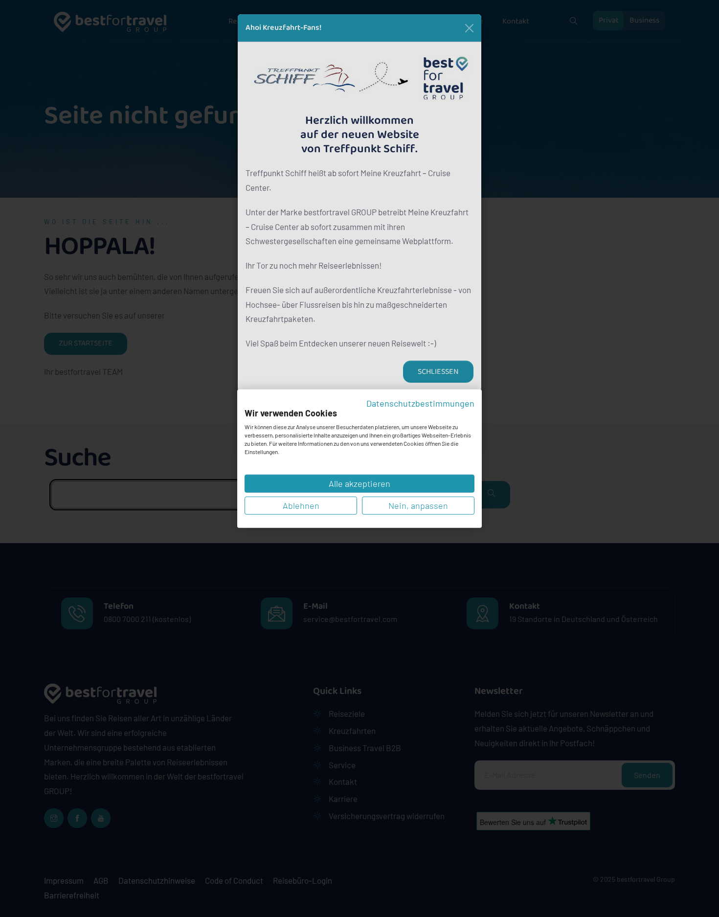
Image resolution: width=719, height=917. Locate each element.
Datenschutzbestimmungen (420, 403)
